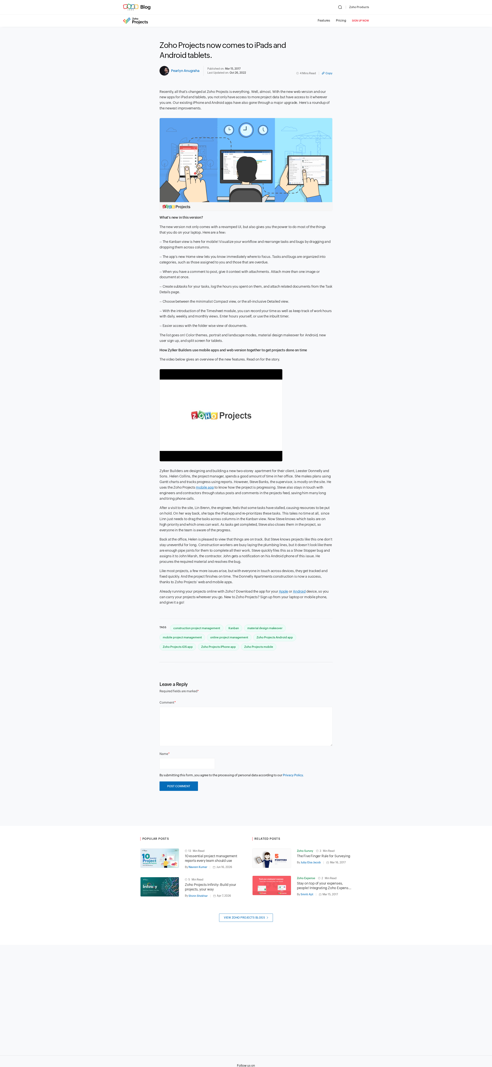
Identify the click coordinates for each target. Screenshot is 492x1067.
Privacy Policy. (293, 775)
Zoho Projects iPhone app (218, 646)
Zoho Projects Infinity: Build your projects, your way (210, 887)
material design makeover (265, 628)
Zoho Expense (306, 878)
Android (299, 591)
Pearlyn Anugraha (185, 71)
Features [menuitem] (324, 20)
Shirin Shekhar (198, 895)
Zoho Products (359, 7)
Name (164, 754)
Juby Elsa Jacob (311, 862)
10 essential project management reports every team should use (211, 858)
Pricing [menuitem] (341, 20)
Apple (283, 591)
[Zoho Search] (340, 7)
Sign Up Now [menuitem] (360, 20)
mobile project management (182, 637)
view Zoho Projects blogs (244, 917)
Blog (145, 7)
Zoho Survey (305, 850)
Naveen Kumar (198, 867)
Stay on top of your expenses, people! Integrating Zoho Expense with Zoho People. (323, 885)
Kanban (234, 628)
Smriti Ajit (307, 894)
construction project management (196, 628)
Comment (167, 702)
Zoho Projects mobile (258, 646)
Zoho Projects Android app (275, 637)
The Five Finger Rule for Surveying (323, 856)
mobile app (205, 487)
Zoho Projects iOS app (178, 646)
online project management (229, 637)
